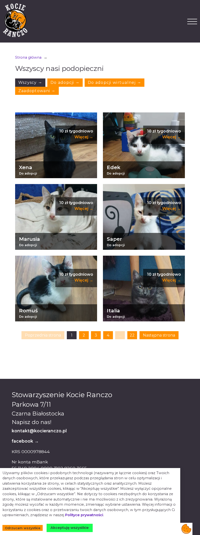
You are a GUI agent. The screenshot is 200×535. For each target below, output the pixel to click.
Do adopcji (65, 82)
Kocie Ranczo (15, 20)
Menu (192, 21)
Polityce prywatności (84, 515)
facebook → (25, 441)
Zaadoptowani (37, 90)
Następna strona (159, 335)
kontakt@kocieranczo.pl (39, 430)
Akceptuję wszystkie (69, 527)
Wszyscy (30, 82)
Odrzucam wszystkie (22, 528)
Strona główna (28, 57)
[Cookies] (186, 529)
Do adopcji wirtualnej (114, 82)
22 (132, 335)
